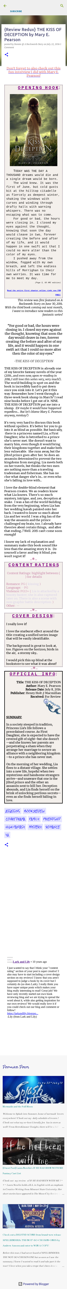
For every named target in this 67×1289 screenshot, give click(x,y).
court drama (15, 819)
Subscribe (16, 11)
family (34, 819)
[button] (6, 54)
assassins (13, 811)
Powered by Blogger (36, 1284)
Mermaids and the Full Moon (18, 1106)
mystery (35, 826)
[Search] (62, 5)
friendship (52, 819)
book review (34, 811)
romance (53, 826)
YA (7, 834)
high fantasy (15, 826)
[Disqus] (33, 904)
